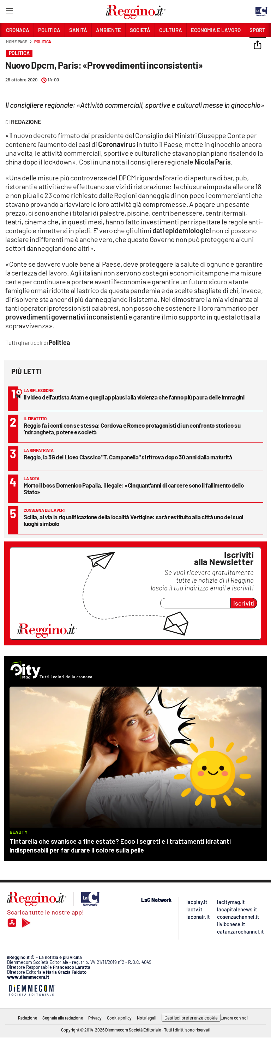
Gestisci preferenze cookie (191, 1018)
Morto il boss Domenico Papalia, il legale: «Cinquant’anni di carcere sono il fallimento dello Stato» (133, 488)
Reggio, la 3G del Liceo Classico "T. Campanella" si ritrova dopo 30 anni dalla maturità (128, 456)
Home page (16, 41)
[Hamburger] (9, 12)
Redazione (27, 1017)
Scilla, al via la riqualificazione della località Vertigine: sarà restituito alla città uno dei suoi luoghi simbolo (133, 520)
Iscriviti (244, 603)
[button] (257, 45)
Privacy (95, 1017)
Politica (42, 41)
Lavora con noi (234, 1017)
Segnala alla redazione (62, 1017)
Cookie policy (119, 1017)
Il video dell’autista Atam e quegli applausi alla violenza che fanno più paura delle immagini (134, 397)
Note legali (146, 1017)
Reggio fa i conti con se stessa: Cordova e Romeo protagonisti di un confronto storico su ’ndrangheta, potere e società (132, 428)
